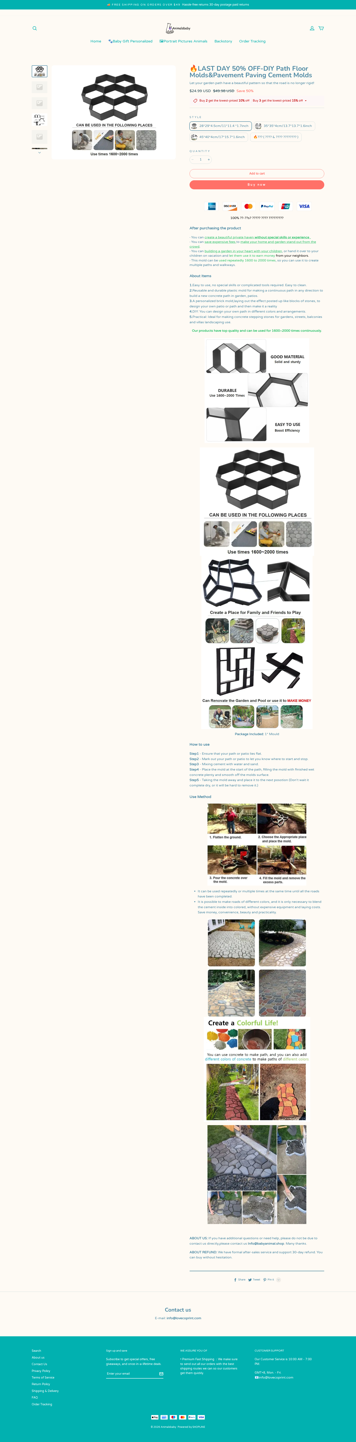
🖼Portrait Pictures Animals (183, 41)
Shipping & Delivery (45, 1391)
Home (95, 41)
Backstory (223, 41)
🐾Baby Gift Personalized (130, 41)
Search (36, 1351)
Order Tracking (252, 41)
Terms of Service (43, 1377)
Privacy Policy (41, 1371)
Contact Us (39, 1364)
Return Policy (41, 1384)
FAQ (35, 1397)
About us (38, 1357)
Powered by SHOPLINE (191, 1427)
